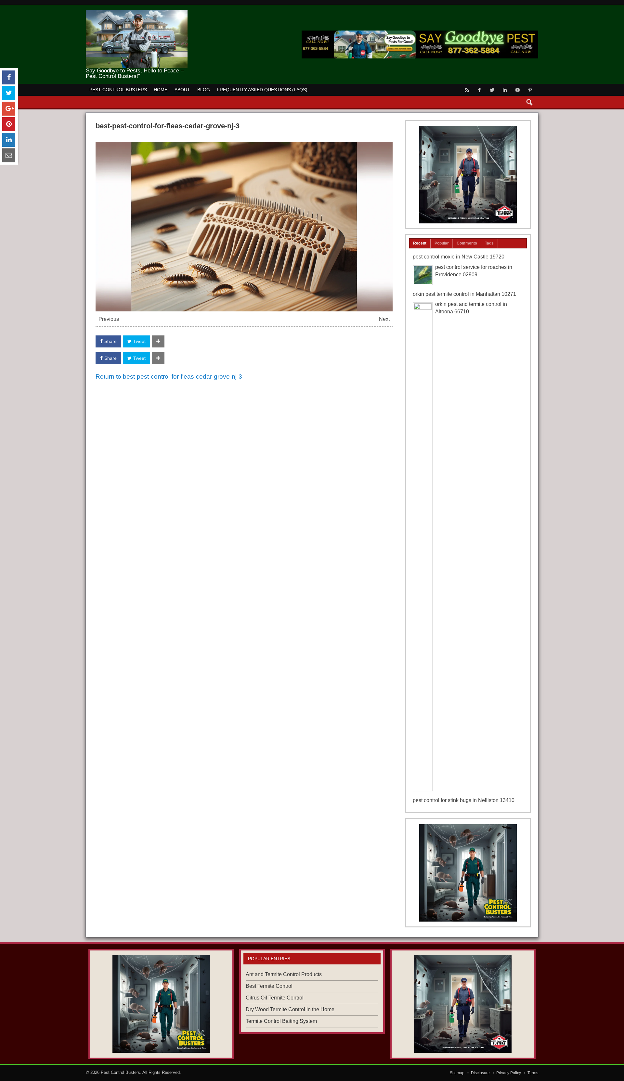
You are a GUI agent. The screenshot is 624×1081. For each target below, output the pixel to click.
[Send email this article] (8, 155)
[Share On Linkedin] (8, 140)
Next (384, 319)
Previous (108, 319)
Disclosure (480, 1073)
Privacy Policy (508, 1073)
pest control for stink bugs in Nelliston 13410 (463, 800)
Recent (419, 243)
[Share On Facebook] (8, 77)
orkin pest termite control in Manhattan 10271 (464, 294)
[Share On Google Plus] (8, 109)
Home (160, 89)
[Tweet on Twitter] (8, 93)
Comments (467, 243)
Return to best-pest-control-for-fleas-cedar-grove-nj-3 (169, 376)
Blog (203, 89)
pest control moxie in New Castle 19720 (458, 256)
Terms (532, 1073)
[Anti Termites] (468, 174)
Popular (442, 243)
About (182, 89)
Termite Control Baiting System (281, 1021)
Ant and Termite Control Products (284, 974)
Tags (489, 243)
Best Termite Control (269, 986)
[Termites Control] (468, 873)
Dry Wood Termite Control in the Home (290, 1009)
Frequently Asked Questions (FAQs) (262, 89)
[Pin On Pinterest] (8, 124)
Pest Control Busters (118, 89)
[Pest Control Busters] (137, 12)
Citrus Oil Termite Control (275, 997)
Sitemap (457, 1073)
